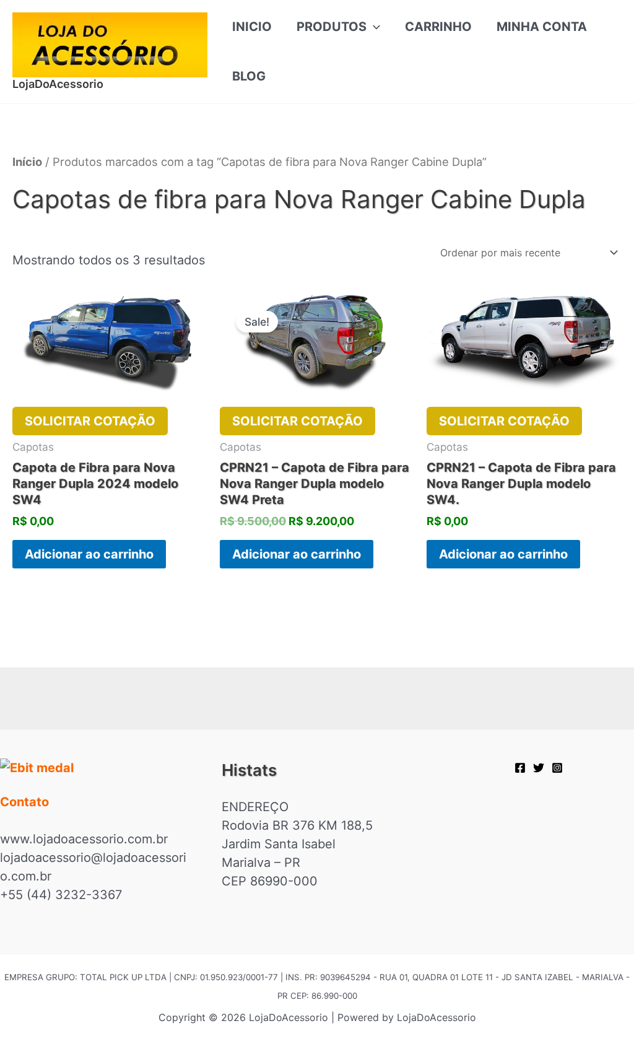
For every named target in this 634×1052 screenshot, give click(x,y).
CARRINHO (438, 26)
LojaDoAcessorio (57, 83)
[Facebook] (520, 767)
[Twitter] (538, 767)
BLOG (249, 76)
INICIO (252, 26)
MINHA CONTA (542, 26)
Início (27, 161)
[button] (373, 26)
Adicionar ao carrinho (89, 554)
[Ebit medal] (95, 768)
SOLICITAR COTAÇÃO (90, 421)
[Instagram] (557, 767)
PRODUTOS (332, 26)
